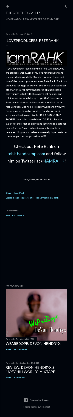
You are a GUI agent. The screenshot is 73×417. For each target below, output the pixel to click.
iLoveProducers (21, 197)
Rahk (56, 197)
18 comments (20, 349)
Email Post (19, 193)
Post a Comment (16, 215)
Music (37, 197)
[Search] (65, 5)
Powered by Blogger (39, 400)
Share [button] (8, 193)
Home (9, 19)
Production (47, 197)
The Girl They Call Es (23, 13)
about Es (21, 19)
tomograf (45, 406)
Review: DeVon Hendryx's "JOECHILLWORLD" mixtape (30, 369)
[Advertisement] (36, 251)
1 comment (19, 377)
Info (31, 197)
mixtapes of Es (39, 19)
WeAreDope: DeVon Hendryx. (33, 343)
